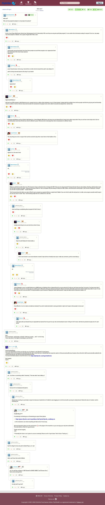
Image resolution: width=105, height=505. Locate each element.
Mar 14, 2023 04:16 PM (23, 319)
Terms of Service (48, 496)
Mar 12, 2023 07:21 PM (15, 48)
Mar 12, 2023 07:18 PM (15, 166)
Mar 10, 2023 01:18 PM (13, 31)
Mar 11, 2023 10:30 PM (15, 150)
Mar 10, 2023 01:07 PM (15, 373)
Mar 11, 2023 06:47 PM (15, 117)
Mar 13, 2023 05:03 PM (21, 222)
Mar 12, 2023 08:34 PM (19, 206)
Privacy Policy (58, 496)
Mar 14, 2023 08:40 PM (26, 254)
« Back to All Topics (6, 9)
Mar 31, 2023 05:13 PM (21, 411)
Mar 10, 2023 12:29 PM (11, 16)
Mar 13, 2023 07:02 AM (21, 285)
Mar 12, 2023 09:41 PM (19, 266)
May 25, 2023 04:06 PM (17, 468)
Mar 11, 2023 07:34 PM (15, 66)
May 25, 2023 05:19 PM (19, 481)
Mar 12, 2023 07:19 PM (17, 81)
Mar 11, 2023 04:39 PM (13, 97)
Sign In (100, 3)
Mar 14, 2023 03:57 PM (21, 303)
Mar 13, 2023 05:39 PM (23, 238)
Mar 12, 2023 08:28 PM (17, 184)
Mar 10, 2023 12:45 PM (13, 348)
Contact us (66, 496)
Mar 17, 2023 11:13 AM (19, 397)
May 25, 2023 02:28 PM (15, 443)
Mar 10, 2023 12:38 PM (13, 333)
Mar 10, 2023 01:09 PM (17, 385)
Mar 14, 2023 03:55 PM (15, 134)
